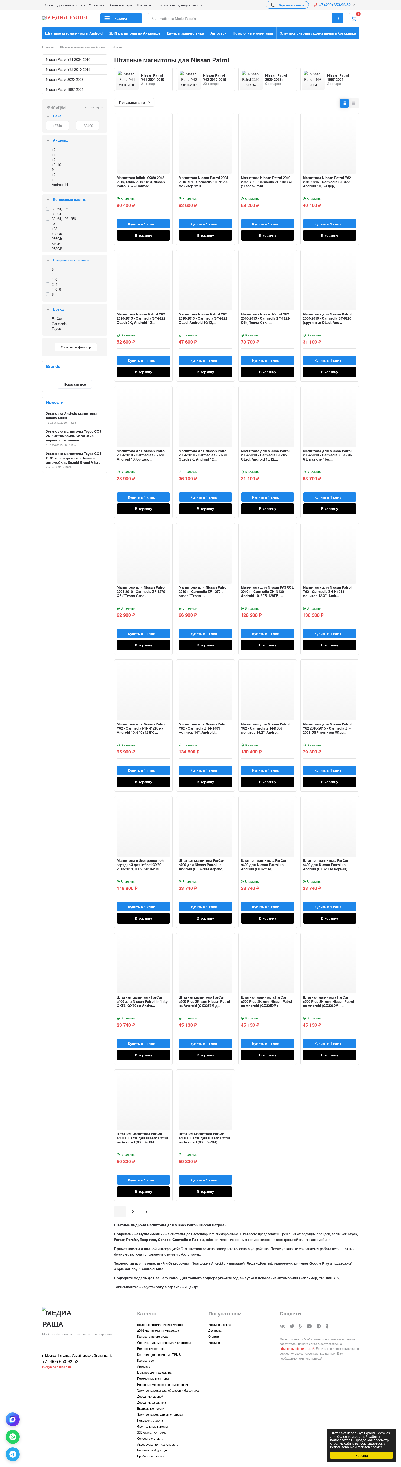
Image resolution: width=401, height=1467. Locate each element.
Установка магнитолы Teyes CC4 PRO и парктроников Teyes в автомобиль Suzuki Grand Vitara (73, 458)
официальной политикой (297, 1348)
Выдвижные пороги (150, 1408)
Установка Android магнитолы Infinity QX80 (71, 415)
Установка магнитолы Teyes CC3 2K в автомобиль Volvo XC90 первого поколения (73, 436)
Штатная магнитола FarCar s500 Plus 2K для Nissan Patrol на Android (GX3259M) (266, 1001)
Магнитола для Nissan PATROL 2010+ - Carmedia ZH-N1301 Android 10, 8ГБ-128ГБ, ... (267, 591)
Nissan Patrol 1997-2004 (64, 89)
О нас (49, 5)
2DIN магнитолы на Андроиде (134, 33)
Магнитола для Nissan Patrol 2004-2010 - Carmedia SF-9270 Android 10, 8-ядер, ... (141, 455)
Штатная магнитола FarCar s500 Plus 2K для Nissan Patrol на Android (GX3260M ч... (328, 1001)
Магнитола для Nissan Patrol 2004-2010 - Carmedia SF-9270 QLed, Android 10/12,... (265, 455)
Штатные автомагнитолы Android (74, 33)
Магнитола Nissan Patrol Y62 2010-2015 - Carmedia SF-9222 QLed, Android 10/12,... (203, 318)
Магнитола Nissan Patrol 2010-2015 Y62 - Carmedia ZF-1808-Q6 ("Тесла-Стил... (267, 181)
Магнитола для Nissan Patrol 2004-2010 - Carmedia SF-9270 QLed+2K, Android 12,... (203, 455)
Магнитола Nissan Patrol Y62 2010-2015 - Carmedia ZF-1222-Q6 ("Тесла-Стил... (265, 318)
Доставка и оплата (71, 5)
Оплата (213, 1336)
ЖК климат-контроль (151, 1432)
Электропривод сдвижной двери (160, 1414)
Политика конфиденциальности (178, 5)
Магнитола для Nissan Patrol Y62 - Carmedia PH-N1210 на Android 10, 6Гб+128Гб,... (141, 728)
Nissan (117, 47)
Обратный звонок (291, 5)
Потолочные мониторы (253, 33)
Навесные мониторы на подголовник (162, 1384)
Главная (48, 47)
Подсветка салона (150, 1420)
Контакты (144, 5)
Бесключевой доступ (152, 1450)
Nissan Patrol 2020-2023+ (65, 79)
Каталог (121, 18)
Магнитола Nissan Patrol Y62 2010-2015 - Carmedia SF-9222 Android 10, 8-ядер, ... (327, 181)
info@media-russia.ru (56, 1367)
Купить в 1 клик (141, 224)
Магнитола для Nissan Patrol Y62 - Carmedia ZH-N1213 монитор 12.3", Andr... (327, 591)
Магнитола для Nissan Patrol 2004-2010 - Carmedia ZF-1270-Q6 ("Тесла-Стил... (141, 591)
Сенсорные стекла (150, 1438)
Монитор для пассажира (154, 1372)
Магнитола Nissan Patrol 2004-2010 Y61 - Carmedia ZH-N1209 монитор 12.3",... (204, 181)
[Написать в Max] (13, 1419)
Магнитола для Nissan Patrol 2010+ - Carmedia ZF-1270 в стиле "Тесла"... (203, 591)
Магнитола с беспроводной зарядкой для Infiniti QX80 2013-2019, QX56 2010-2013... (140, 864)
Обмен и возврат (120, 5)
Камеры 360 (145, 1360)
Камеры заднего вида (185, 33)
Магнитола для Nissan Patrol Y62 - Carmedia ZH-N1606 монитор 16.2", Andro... (265, 728)
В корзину (143, 235)
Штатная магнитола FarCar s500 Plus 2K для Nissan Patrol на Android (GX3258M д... (204, 1001)
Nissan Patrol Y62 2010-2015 (68, 69)
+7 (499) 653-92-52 (335, 4)
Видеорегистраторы (151, 1348)
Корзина (214, 1342)
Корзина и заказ (219, 1324)
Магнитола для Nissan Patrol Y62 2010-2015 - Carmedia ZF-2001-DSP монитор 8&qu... (327, 728)
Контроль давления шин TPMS (159, 1354)
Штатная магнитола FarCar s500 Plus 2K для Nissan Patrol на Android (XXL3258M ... (142, 1138)
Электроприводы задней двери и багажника (318, 33)
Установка (96, 5)
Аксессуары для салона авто (157, 1444)
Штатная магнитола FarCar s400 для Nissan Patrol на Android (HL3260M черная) (325, 864)
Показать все (75, 384)
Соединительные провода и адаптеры (164, 1342)
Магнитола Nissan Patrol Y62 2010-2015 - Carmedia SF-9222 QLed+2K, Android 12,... (141, 318)
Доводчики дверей (150, 1396)
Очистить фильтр (76, 347)
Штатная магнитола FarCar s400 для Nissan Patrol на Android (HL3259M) (263, 864)
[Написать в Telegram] (13, 1454)
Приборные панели (150, 1456)
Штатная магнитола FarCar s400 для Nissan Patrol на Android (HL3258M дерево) (201, 864)
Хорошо (361, 1455)
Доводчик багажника (151, 1402)
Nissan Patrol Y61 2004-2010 (68, 59)
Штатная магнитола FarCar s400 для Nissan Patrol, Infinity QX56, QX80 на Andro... (142, 1001)
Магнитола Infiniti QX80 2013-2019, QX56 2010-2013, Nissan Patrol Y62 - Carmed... (141, 181)
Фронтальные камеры (152, 1426)
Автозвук (218, 33)
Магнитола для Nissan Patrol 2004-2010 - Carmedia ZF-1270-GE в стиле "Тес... (327, 455)
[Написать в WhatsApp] (13, 1437)
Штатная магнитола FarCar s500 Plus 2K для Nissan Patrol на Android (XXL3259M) (204, 1138)
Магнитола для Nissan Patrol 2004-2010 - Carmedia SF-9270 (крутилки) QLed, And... (327, 318)
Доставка (214, 1330)
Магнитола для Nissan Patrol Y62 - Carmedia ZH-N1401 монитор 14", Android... (203, 728)
